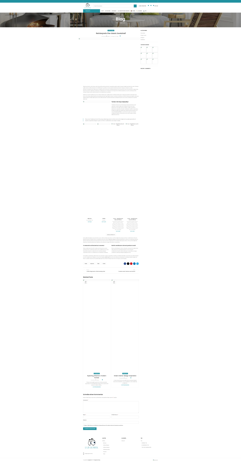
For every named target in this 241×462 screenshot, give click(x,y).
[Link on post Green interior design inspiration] (125, 326)
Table (98, 263)
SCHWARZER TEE (145, 445)
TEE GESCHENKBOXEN (146, 447)
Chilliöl (103, 218)
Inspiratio (92, 263)
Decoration (96, 373)
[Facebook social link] (125, 263)
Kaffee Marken (106, 445)
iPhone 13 (115, 222)
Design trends (122, 22)
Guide (86, 263)
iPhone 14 (116, 224)
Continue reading (125, 385)
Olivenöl (103, 220)
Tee (87, 220)
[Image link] (91, 443)
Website (84, 420)
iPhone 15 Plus (121, 227)
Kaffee (103, 440)
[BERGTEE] (89, 170)
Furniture (142, 37)
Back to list (111, 270)
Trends (104, 263)
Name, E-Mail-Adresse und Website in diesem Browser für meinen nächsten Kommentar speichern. (103, 425)
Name (84, 414)
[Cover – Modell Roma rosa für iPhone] (132, 170)
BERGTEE (89, 218)
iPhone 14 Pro (115, 226)
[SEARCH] (135, 6)
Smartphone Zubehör (116, 221)
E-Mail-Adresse (115, 414)
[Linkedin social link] (134, 263)
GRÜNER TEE (90, 220)
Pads (104, 453)
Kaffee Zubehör (106, 447)
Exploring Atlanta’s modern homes (96, 377)
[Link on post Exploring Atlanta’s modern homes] (96, 326)
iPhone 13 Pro (115, 223)
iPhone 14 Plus (121, 224)
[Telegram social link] (137, 263)
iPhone (122, 221)
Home (117, 22)
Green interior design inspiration (125, 376)
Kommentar (85, 400)
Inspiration (125, 373)
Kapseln (104, 451)
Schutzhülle (119, 229)
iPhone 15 (116, 227)
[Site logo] (87, 5)
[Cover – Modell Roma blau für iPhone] (118, 170)
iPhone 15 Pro (115, 228)
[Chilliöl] (103, 170)
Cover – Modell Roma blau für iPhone (118, 219)
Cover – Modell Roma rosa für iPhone (132, 219)
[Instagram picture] (143, 49)
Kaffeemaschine (106, 449)
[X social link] (128, 263)
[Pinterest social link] (131, 263)
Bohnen (104, 442)
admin (109, 36)
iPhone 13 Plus (120, 222)
